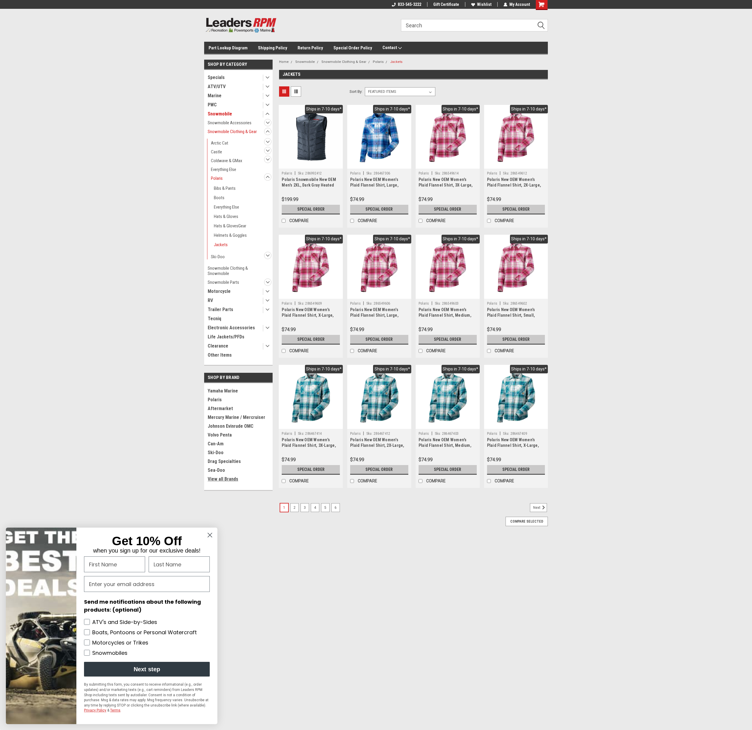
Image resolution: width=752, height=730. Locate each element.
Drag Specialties (224, 461)
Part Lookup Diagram (228, 48)
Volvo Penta (220, 435)
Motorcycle (219, 291)
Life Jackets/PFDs (226, 337)
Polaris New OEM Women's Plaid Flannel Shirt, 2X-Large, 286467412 (377, 445)
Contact (390, 47)
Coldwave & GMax (226, 160)
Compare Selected (526, 521)
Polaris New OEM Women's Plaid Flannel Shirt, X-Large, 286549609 (308, 315)
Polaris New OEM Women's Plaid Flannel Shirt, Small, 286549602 (511, 315)
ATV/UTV (217, 86)
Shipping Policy (272, 48)
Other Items (220, 355)
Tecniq (214, 318)
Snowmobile (220, 114)
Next (537, 508)
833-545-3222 (409, 4)
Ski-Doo (218, 256)
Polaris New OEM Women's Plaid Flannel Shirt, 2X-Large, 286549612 (514, 185)
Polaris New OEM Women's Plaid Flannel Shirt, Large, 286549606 (374, 315)
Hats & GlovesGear (230, 226)
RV (210, 300)
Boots (219, 197)
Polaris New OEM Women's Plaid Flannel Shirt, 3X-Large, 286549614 (446, 185)
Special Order (311, 209)
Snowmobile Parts (223, 282)
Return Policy (310, 48)
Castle (216, 152)
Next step (147, 669)
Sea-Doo (216, 470)
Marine (214, 95)
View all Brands (223, 479)
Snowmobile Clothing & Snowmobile (228, 271)
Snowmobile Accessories (229, 122)
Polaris (217, 178)
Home (284, 62)
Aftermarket (220, 408)
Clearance (218, 346)
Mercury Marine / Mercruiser (236, 417)
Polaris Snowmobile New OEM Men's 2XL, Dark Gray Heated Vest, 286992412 (309, 185)
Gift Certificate (446, 4)
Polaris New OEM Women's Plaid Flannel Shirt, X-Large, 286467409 (513, 445)
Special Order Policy (352, 48)
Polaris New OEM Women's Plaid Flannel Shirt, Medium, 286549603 (445, 315)
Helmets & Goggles (230, 235)
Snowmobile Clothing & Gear (232, 131)
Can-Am (216, 444)
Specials (216, 77)
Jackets (221, 244)
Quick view (310, 164)
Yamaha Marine (223, 391)
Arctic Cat (219, 143)
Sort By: (356, 91)
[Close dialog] (210, 535)
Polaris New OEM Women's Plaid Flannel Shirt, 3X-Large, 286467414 (309, 445)
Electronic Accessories (231, 327)
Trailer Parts (220, 309)
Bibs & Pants (225, 188)
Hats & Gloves (226, 216)
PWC (212, 105)
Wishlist (484, 4)
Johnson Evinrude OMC (231, 426)
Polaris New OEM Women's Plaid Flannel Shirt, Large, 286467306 (374, 185)
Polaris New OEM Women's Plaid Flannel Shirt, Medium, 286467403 (445, 445)
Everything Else (223, 169)
